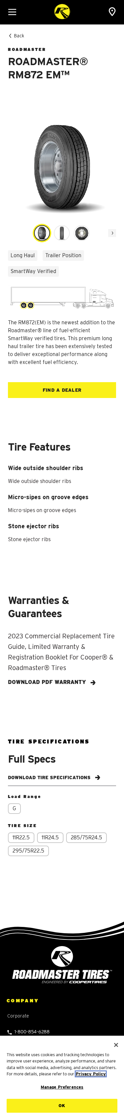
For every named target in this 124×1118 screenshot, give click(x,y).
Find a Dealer (62, 390)
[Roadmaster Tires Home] (62, 964)
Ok (62, 1105)
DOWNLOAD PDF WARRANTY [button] (48, 682)
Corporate (18, 1015)
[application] (112, 233)
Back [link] (19, 35)
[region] (62, 1077)
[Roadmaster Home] (62, 11)
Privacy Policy (91, 1073)
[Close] (116, 1045)
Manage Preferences (62, 1087)
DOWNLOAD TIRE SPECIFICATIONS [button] (50, 777)
